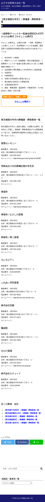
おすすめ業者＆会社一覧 (13, 3)
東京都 (17, 26)
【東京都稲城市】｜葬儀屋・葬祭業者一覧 (20, 419)
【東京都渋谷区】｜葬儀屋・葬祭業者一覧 (20, 416)
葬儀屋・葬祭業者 (8, 26)
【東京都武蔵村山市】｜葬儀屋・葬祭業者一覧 (22, 413)
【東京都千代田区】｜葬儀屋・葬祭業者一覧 (21, 410)
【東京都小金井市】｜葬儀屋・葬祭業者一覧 (21, 423)
